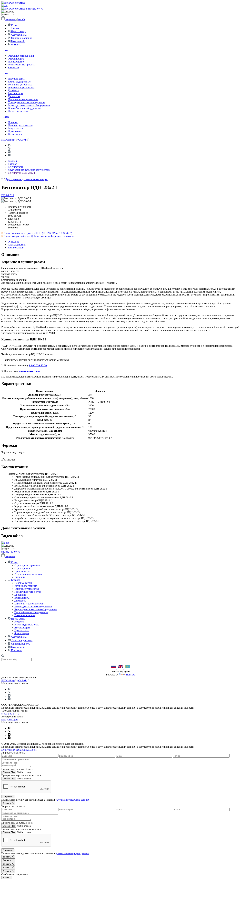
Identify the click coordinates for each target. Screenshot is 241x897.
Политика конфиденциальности (19, 749)
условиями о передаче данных (72, 799)
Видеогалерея (15, 128)
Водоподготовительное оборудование (29, 105)
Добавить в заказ (40, 236)
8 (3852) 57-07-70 (10, 551)
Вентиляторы (15, 93)
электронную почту (30, 371)
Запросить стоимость (62, 236)
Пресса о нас (15, 131)
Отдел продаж (16, 58)
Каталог (12, 164)
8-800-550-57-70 (38, 365)
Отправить (8, 796)
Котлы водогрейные (19, 81)
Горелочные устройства (21, 87)
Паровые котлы (16, 78)
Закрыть (7, 877)
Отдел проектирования (21, 55)
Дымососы (14, 96)
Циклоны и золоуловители (23, 99)
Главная (12, 161)
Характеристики (17, 244)
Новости (13, 122)
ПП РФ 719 (7, 195)
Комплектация (16, 247)
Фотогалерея (15, 134)
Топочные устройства (20, 84)
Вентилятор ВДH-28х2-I (21, 172)
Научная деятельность (20, 125)
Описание (13, 241)
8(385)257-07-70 (34, 8)
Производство (16, 61)
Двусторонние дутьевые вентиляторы (29, 169)
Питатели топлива (18, 111)
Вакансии (13, 67)
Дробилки (13, 90)
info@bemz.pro (9, 719)
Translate (130, 674)
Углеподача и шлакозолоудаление (26, 102)
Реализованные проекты (21, 64)
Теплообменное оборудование (25, 108)
